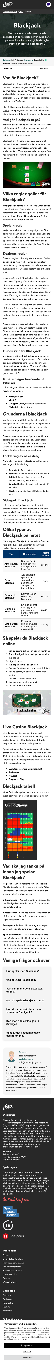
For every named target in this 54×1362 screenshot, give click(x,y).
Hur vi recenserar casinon (13, 1263)
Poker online (8, 1303)
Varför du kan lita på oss (13, 1259)
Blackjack (7, 1295)
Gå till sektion (42, 69)
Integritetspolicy (10, 1274)
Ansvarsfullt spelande (12, 1266)
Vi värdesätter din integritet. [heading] (20, 1323)
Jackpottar (7, 1310)
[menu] (48, 4)
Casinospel (7, 1299)
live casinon (24, 733)
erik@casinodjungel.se (30, 1062)
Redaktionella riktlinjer (12, 1270)
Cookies (6, 1278)
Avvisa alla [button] (27, 1357)
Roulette (6, 1307)
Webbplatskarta (10, 1282)
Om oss (6, 1255)
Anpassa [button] (27, 1351)
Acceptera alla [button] (27, 1345)
